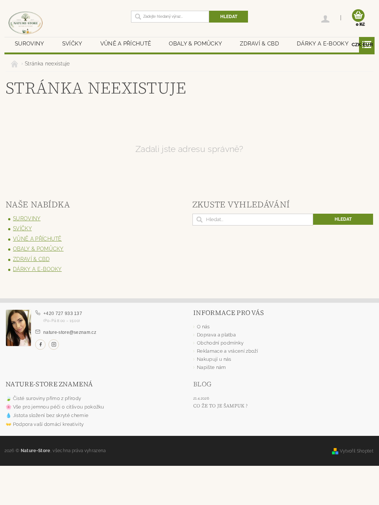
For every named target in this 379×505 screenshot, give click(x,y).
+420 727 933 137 (62, 313)
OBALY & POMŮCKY (195, 43)
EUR (368, 44)
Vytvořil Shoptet (356, 451)
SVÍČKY (72, 43)
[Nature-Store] (62, 23)
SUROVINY (29, 43)
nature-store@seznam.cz (69, 332)
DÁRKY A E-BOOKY (323, 43)
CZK (357, 44)
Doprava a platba (216, 335)
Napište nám (211, 367)
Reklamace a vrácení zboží (227, 351)
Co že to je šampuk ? (220, 406)
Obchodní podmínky (220, 343)
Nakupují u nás (214, 359)
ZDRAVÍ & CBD (259, 43)
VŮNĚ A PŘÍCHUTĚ (125, 43)
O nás (203, 326)
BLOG (202, 384)
